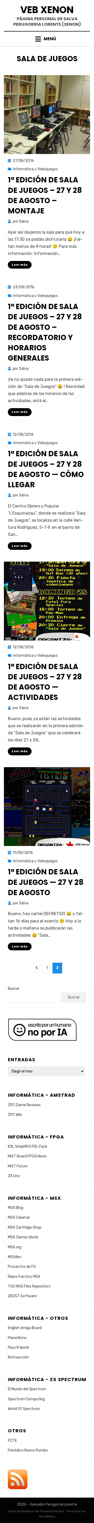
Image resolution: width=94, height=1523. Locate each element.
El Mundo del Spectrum (27, 1389)
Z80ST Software (22, 1296)
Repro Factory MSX (24, 1276)
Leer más (20, 264)
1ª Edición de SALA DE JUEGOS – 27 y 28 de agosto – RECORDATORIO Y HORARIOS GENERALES (45, 332)
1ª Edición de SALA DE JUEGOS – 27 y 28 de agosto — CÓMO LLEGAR (46, 469)
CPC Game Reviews (24, 1105)
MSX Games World (23, 1237)
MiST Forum (18, 1166)
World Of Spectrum (24, 1409)
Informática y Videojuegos (35, 169)
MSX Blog (15, 1208)
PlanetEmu (17, 1338)
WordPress (47, 1516)
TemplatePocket (52, 1511)
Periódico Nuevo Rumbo (28, 1450)
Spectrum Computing (26, 1399)
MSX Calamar (19, 1217)
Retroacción (18, 1357)
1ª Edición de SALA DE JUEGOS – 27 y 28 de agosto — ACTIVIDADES (45, 682)
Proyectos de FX (22, 1266)
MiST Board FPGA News (27, 1156)
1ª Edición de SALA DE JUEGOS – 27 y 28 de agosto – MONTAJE (45, 195)
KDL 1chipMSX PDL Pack (27, 1146)
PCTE (12, 1440)
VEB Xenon (47, 10)
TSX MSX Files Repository (29, 1286)
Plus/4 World (18, 1347)
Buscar (14, 988)
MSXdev (14, 1257)
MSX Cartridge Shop (24, 1227)
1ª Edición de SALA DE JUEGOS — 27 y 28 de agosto (46, 882)
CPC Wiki (15, 1114)
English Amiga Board (25, 1328)
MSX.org (14, 1247)
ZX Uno (14, 1176)
